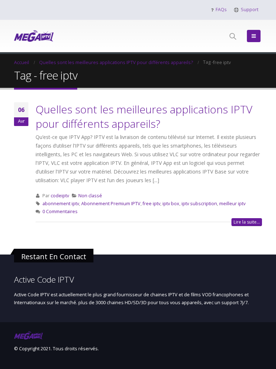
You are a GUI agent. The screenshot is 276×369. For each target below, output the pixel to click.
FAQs (221, 9)
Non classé (90, 196)
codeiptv (60, 196)
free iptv (151, 204)
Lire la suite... (247, 222)
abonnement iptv (60, 204)
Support (249, 9)
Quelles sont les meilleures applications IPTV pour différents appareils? (144, 116)
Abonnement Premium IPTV (111, 204)
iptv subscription (199, 204)
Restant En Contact (53, 256)
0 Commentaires (60, 211)
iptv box (170, 204)
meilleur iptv (232, 204)
